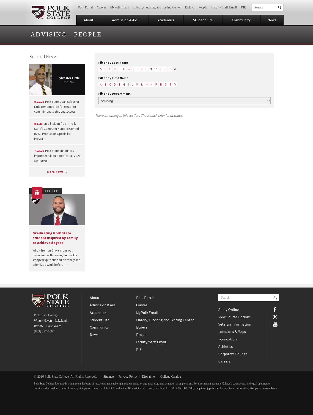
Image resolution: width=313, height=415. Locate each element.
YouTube (275, 324)
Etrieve (189, 7)
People (202, 7)
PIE (243, 7)
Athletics (225, 346)
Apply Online (228, 309)
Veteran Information (234, 324)
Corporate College (232, 353)
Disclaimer (149, 376)
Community (241, 20)
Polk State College (50, 12)
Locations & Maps (232, 331)
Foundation (227, 339)
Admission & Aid (124, 20)
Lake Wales (53, 326)
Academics (165, 20)
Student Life (203, 20)
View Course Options (234, 317)
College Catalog (170, 376)
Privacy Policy (127, 376)
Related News (43, 56)
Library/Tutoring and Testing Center (157, 7)
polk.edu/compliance (266, 388)
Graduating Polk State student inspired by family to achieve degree (55, 238)
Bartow (38, 326)
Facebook (275, 309)
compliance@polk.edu (207, 388)
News (272, 20)
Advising (48, 34)
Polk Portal (85, 7)
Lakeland (61, 320)
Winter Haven (43, 320)
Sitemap (108, 376)
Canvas (101, 7)
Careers (224, 361)
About (88, 20)
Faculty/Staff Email (224, 7)
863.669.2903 (185, 388)
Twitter (275, 317)
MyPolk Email (119, 7)
